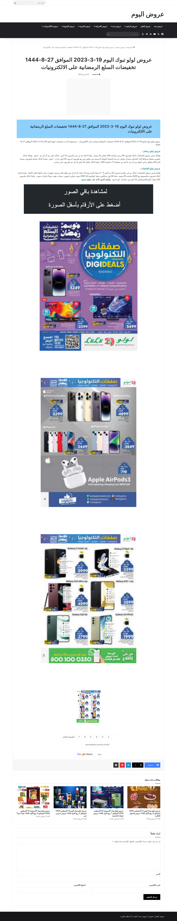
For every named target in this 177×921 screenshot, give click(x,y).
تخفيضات (59, 141)
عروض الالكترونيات (51, 26)
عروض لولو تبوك (82, 53)
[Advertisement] (88, 97)
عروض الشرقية (101, 26)
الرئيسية (130, 47)
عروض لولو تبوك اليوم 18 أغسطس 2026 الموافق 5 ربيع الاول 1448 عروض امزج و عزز (71, 813)
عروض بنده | (143, 916)
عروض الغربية (85, 26)
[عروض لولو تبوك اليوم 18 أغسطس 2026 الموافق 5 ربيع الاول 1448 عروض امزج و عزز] (70, 797)
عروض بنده (158, 26)
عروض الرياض (131, 26)
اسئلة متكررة (125, 916)
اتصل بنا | (134, 916)
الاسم (158, 874)
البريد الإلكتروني (154, 885)
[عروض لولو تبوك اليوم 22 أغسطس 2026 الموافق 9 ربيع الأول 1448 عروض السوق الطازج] (143, 797)
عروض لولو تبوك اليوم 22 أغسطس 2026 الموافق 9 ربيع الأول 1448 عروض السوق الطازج (144, 813)
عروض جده (116, 26)
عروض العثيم (145, 26)
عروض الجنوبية (69, 26)
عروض (84, 179)
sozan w (95, 74)
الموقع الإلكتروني (80, 885)
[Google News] (84, 754)
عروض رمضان (120, 47)
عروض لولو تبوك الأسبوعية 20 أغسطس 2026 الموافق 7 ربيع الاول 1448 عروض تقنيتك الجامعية (108, 813)
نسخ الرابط (73, 745)
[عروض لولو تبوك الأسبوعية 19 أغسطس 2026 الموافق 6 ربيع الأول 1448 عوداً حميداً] (33, 797)
